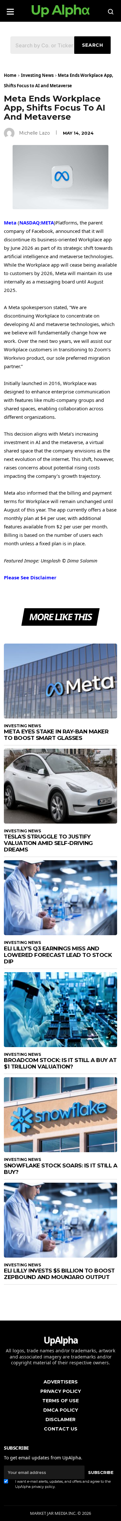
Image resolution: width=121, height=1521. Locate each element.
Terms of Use (60, 1401)
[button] (10, 10)
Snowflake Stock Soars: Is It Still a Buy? (60, 1168)
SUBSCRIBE (100, 1472)
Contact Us (60, 1429)
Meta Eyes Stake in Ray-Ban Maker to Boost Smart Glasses (56, 734)
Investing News (37, 75)
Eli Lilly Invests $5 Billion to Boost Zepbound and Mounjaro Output (59, 1273)
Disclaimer (60, 1419)
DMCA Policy (60, 1410)
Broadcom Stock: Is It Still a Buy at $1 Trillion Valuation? (60, 1063)
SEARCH (92, 45)
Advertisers (61, 1382)
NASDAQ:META (36, 222)
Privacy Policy (60, 1391)
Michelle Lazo (34, 133)
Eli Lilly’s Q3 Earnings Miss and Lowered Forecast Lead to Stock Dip (58, 955)
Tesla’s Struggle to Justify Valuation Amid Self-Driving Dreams (48, 843)
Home (10, 75)
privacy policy (43, 1486)
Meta (10, 222)
